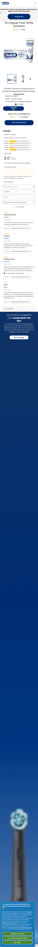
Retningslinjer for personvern (10, 923)
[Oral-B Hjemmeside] (5, 3)
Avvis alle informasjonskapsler (17, 938)
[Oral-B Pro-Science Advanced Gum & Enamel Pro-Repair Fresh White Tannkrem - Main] (11, 78)
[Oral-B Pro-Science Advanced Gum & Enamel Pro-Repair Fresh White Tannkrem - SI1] (22, 78)
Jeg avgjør (17, 942)
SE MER (19, 104)
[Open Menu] (35, 3)
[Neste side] (33, 79)
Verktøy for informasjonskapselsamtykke (21, 927)
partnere (30, 912)
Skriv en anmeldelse (19, 122)
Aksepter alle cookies (17, 934)
